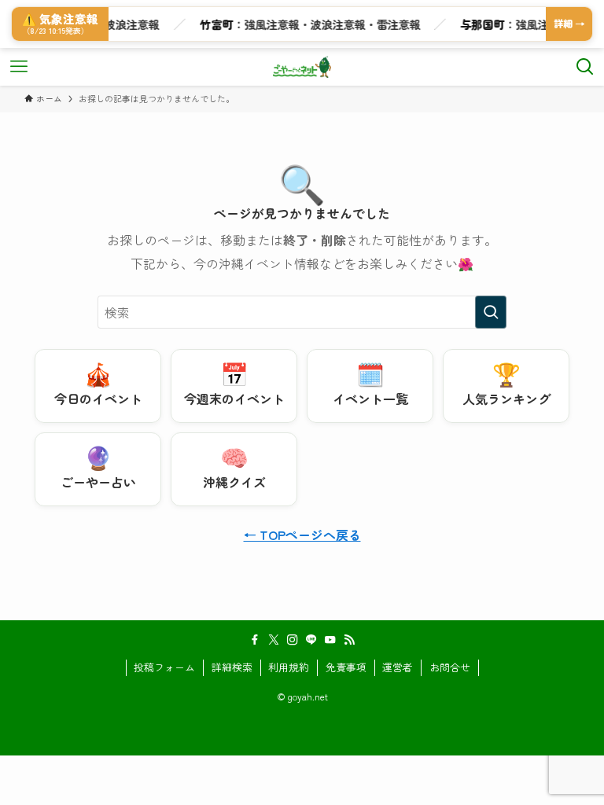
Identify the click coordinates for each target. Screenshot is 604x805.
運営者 (397, 667)
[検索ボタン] (585, 67)
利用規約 (288, 667)
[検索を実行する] (490, 312)
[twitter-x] (274, 640)
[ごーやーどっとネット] (302, 67)
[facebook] (255, 640)
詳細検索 (232, 667)
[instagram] (292, 640)
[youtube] (330, 640)
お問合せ (449, 667)
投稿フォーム (164, 667)
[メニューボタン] (19, 67)
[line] (311, 640)
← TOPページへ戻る (302, 534)
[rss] (349, 640)
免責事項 (346, 667)
